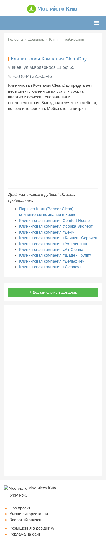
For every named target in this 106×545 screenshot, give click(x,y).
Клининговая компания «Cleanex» (50, 267)
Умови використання (29, 513)
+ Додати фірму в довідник (53, 292)
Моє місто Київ (57, 8)
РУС (23, 495)
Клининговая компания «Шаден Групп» (55, 255)
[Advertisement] (53, 150)
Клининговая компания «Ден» (46, 232)
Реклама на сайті (25, 534)
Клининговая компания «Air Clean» (51, 249)
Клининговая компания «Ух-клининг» (53, 243)
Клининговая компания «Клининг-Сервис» (58, 238)
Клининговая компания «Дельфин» (51, 261)
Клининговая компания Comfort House (54, 220)
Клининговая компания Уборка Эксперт (56, 226)
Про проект (20, 508)
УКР (14, 495)
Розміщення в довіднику (32, 528)
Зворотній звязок (25, 519)
